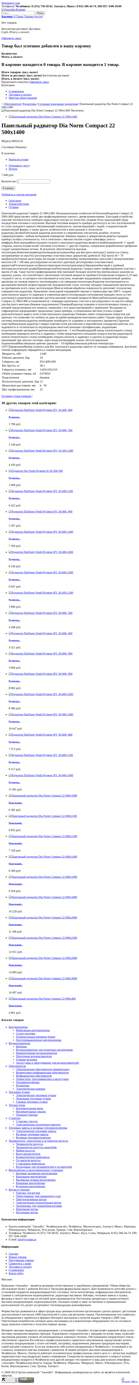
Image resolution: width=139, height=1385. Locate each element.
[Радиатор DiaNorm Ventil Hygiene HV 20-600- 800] (40, 511)
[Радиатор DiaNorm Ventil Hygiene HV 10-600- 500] (40, 430)
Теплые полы (17, 1105)
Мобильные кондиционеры (33, 1030)
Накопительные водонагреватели (36, 1053)
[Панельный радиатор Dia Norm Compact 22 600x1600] (43, 876)
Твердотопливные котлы (31, 1199)
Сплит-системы (25, 1033)
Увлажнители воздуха (29, 1144)
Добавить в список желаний (18, 194)
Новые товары (18, 1257)
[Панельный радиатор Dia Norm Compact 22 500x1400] (43, 116)
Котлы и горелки (19, 1189)
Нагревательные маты (29, 1108)
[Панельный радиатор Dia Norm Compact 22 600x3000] (43, 978)
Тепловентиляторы (27, 1082)
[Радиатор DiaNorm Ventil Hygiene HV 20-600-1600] (41, 552)
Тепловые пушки (19, 1092)
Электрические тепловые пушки (36, 1095)
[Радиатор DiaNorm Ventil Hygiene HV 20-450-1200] (41, 592)
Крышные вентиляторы (30, 1183)
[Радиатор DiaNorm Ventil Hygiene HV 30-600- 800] (40, 734)
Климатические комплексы (33, 1157)
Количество (8, 181)
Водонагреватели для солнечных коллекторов (44, 1049)
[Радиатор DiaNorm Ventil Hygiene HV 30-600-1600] (41, 775)
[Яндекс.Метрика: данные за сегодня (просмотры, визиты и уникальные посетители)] (130, 1380)
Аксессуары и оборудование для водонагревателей (47, 1062)
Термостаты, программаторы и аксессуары (42, 1079)
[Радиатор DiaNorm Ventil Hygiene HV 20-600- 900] (40, 653)
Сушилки (14, 1118)
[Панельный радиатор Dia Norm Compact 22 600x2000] (43, 917)
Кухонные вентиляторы (30, 1186)
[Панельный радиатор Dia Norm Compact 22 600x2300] (43, 937)
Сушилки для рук (27, 1121)
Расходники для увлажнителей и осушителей (44, 1166)
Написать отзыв (18, 159)
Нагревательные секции (31, 1111)
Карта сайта (16, 1273)
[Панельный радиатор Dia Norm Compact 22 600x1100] (43, 816)
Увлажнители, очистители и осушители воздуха (38, 1140)
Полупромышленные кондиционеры (38, 1040)
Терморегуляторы (27, 1114)
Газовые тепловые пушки (32, 1101)
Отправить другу (19, 165)
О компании (16, 91)
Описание (15, 200)
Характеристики (19, 203)
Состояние (8, 147)
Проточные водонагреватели (34, 1056)
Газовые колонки (26, 1059)
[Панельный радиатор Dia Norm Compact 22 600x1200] (43, 836)
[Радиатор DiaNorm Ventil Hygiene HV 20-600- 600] (40, 633)
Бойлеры (21, 1046)
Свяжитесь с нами (20, 1263)
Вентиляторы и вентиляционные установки (36, 1170)
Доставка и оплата (20, 94)
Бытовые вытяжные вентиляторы (36, 1173)
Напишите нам (10, 3)
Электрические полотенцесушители (38, 1124)
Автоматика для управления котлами (39, 1205)
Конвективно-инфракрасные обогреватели (42, 1072)
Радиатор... (14, 417)
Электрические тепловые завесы (36, 1131)
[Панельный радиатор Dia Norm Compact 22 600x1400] (43, 856)
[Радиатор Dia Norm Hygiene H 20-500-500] (36, 470)
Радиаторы (29, 104)
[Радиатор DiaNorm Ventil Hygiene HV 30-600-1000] (41, 694)
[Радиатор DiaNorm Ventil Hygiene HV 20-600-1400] (41, 531)
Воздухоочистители (28, 1153)
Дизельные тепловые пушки (33, 1098)
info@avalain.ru (27, 1239)
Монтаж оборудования (23, 97)
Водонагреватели (19, 1043)
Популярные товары (21, 1260)
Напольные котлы (27, 1209)
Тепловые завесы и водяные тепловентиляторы (38, 1127)
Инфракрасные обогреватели (34, 1075)
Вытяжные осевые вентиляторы (36, 1179)
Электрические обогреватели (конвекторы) (42, 1069)
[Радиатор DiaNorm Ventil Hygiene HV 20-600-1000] (41, 572)
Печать (13, 168)
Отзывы (14, 207)
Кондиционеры (18, 1027)
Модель (6, 141)
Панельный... (16, 802)
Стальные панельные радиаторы (58, 104)
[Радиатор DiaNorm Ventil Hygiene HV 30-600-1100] (41, 755)
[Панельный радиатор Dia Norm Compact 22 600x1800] (43, 897)
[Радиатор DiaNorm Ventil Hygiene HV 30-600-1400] (41, 714)
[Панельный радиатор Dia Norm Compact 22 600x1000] (43, 795)
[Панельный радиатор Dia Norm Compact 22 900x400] (42, 998)
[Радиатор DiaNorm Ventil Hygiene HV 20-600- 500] (40, 612)
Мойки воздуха (25, 1150)
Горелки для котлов (28, 1192)
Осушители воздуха (28, 1160)
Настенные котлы (27, 1212)
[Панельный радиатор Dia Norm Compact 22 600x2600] (43, 958)
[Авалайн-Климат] (13, 9)
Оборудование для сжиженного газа (38, 1196)
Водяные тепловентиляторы (33, 1137)
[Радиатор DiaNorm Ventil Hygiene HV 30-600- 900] (40, 673)
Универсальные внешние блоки (35, 1036)
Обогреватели (12, 104)
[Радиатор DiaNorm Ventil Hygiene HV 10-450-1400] (41, 450)
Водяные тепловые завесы (32, 1134)
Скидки (13, 1253)
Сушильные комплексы (30, 1163)
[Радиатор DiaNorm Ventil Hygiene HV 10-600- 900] (40, 410)
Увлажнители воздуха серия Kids (36, 1147)
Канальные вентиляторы (31, 1176)
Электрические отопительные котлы (38, 1202)
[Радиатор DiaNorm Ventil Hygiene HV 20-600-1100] (41, 491)
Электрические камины (30, 1088)
